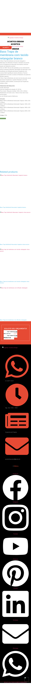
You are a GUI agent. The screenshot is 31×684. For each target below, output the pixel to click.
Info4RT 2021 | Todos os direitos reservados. (15, 682)
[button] (15, 466)
